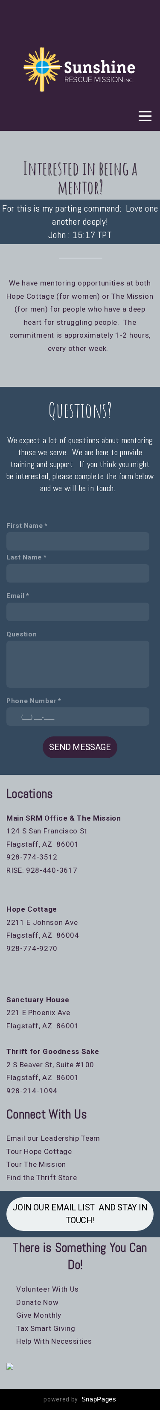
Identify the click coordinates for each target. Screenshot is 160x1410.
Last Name (24, 557)
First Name (24, 526)
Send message (80, 747)
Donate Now (36, 1302)
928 (13, 948)
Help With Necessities (55, 1341)
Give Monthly (35, 1315)
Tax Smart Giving (45, 1328)
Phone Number (31, 701)
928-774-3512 (32, 857)
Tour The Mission (36, 1164)
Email (15, 596)
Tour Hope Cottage (39, 1151)
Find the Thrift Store (41, 1177)
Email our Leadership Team (53, 1138)
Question (21, 634)
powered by (80, 1399)
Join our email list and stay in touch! (79, 1214)
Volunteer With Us (42, 1289)
